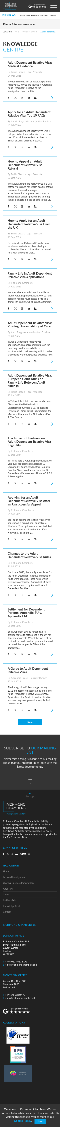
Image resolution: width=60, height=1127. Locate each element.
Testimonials (9, 900)
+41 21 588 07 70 (14, 994)
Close (40, 1121)
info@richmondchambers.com (20, 964)
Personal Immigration (14, 877)
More (30, 722)
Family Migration (30, 32)
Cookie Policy (22, 1121)
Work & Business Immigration (18, 883)
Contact (7, 911)
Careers (7, 894)
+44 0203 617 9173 (15, 961)
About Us (8, 888)
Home (16, 32)
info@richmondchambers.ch (19, 998)
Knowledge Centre (12, 906)
